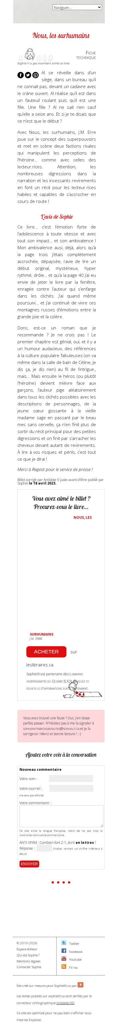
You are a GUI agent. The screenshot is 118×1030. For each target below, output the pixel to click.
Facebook (75, 951)
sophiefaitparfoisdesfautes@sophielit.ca (51, 728)
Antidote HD (65, 1003)
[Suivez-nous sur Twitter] (64, 943)
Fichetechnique (86, 55)
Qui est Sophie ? (28, 955)
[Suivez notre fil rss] (64, 967)
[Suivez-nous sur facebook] (64, 951)
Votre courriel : (30, 788)
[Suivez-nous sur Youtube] (64, 959)
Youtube (75, 959)
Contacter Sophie (29, 967)
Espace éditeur (27, 949)
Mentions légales (28, 961)
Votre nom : (28, 779)
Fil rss (73, 967)
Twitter (74, 943)
